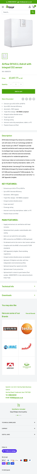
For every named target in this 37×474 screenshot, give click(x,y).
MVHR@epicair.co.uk (16, 397)
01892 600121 (12, 2)
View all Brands (30, 313)
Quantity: (5, 84)
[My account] (30, 7)
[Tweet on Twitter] (30, 98)
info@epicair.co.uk (25, 2)
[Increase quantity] (21, 84)
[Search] (32, 12)
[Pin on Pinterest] (26, 98)
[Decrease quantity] (11, 84)
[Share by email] (33, 98)
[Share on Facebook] (23, 98)
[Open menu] (3, 7)
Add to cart (18, 91)
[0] (33, 7)
